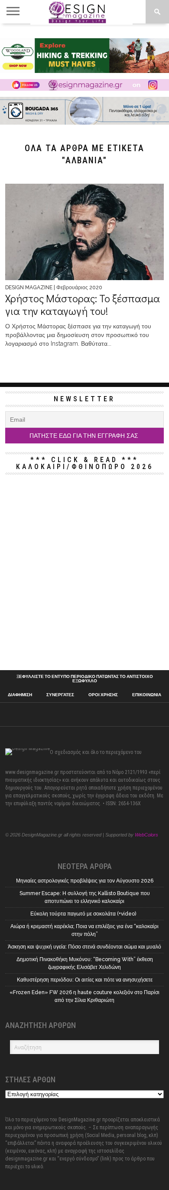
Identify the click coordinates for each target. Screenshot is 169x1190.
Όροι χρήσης (103, 695)
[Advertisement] (84, 572)
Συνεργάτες (60, 695)
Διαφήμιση (20, 695)
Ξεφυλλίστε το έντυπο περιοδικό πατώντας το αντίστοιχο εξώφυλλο (84, 678)
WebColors (146, 834)
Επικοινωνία (146, 695)
